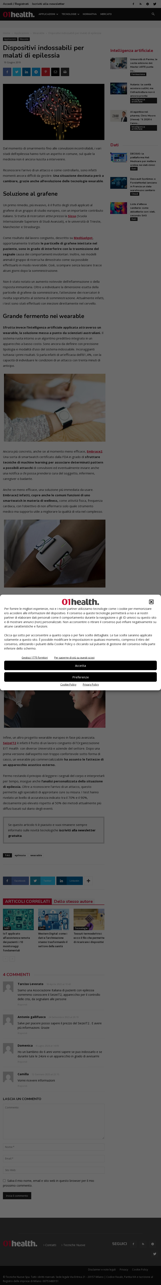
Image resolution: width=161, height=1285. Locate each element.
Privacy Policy (91, 684)
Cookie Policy (68, 684)
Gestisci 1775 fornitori (35, 657)
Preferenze (80, 677)
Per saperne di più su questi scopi (74, 657)
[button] (151, 602)
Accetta (80, 665)
